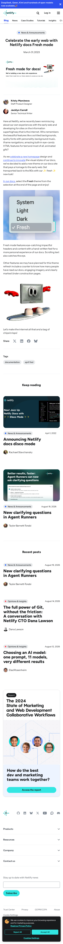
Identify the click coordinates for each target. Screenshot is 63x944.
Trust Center (9, 909)
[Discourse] (52, 813)
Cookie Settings (10, 915)
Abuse (57, 909)
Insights (52, 20)
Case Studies (27, 20)
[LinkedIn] (24, 813)
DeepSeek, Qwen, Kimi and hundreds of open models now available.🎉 (27, 4)
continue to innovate (14, 160)
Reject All (17, 932)
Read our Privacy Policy (21, 926)
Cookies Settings (31, 938)
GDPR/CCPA (41, 909)
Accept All (45, 932)
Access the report (31, 789)
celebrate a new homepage (25, 156)
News (15, 20)
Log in (47, 12)
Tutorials (41, 20)
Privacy (25, 909)
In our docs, (9, 181)
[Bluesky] (31, 813)
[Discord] (58, 813)
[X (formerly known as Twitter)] (37, 813)
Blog (6, 20)
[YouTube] (45, 813)
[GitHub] (18, 813)
